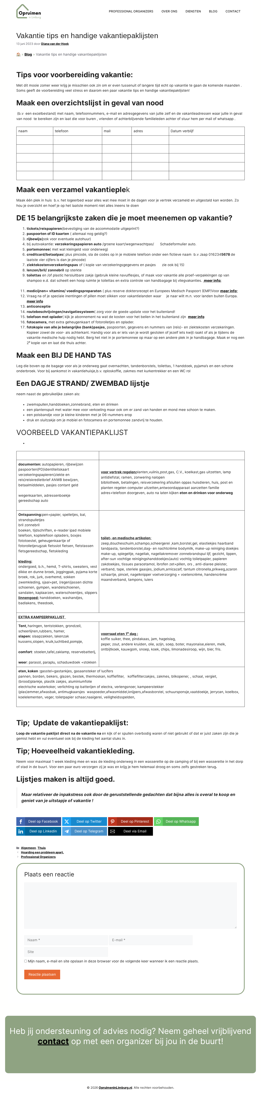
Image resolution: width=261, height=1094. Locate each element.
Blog (213, 11)
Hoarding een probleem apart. (42, 852)
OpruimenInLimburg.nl (115, 1088)
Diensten (193, 11)
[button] (38, 821)
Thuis (42, 848)
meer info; (229, 291)
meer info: (212, 280)
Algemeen (28, 848)
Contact (233, 11)
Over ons (169, 11)
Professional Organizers (131, 11)
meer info (35, 301)
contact (53, 1041)
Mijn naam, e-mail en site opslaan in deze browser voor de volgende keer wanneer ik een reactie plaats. (113, 961)
